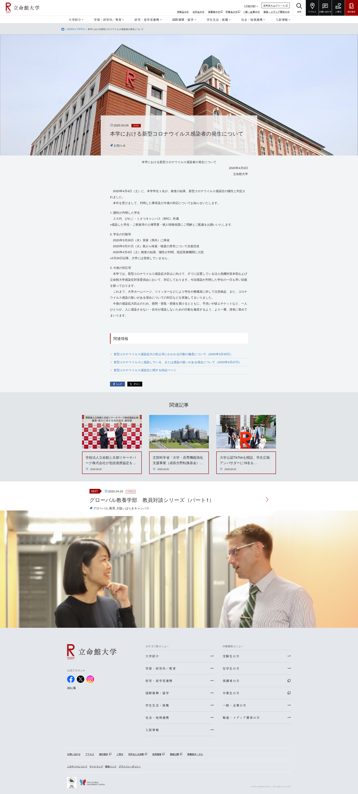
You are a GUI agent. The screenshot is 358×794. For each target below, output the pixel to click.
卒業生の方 (232, 11)
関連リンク (110, 766)
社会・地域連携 (252, 19)
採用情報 (156, 754)
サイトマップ (96, 766)
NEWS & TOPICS (76, 29)
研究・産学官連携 (146, 19)
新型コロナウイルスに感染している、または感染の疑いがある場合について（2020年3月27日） (178, 362)
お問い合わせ (74, 754)
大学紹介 (75, 19)
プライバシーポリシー (130, 766)
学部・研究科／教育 (108, 19)
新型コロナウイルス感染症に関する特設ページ (145, 370)
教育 (112, 508)
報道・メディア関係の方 (276, 11)
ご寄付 (120, 754)
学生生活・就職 (217, 19)
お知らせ (120, 145)
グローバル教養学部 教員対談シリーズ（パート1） (152, 499)
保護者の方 (214, 11)
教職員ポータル (195, 754)
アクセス (89, 754)
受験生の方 (183, 11)
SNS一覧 (71, 687)
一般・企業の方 (251, 11)
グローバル (100, 508)
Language (250, 5)
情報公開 (174, 754)
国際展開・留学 (183, 19)
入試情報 (282, 19)
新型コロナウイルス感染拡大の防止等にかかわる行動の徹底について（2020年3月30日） (173, 354)
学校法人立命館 (136, 754)
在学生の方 (199, 11)
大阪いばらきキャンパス (132, 508)
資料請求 (103, 754)
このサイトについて (77, 766)
